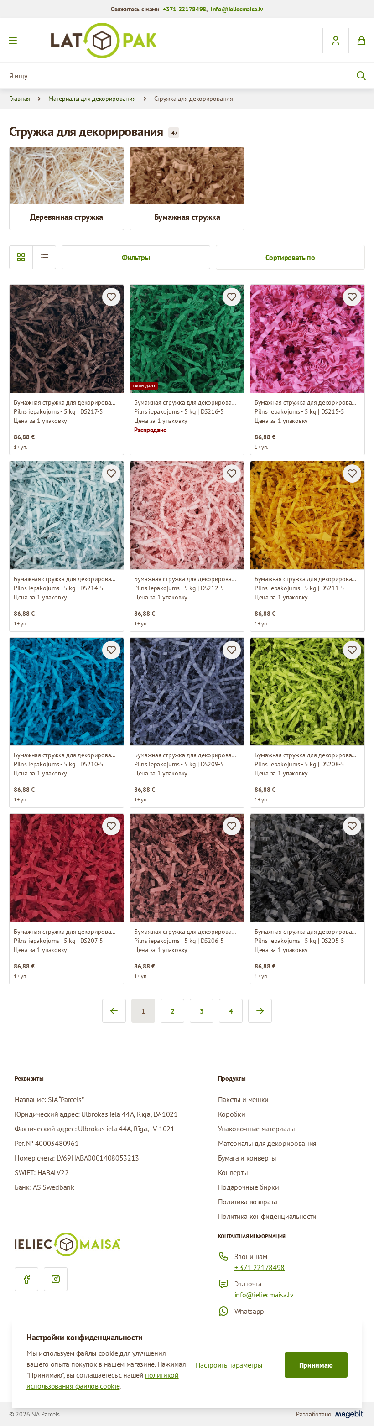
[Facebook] (26, 1279)
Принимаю (316, 1364)
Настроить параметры (229, 1364)
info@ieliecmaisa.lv (237, 9)
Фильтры (136, 257)
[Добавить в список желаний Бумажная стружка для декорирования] (111, 297)
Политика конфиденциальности (267, 1216)
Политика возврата (247, 1201)
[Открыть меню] (13, 40)
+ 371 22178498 (259, 1267)
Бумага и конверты (247, 1157)
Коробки (231, 1114)
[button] (44, 257)
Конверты (233, 1172)
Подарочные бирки (248, 1187)
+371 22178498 (184, 9)
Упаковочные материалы (256, 1128)
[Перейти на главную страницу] (187, 40)
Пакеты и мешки (243, 1099)
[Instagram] (56, 1279)
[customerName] (335, 40)
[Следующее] (260, 1011)
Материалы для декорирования (91, 98)
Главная (19, 98)
